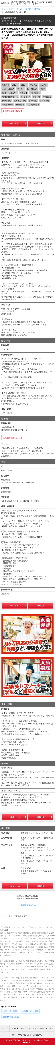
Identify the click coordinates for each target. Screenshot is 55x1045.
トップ (4, 1028)
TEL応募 (40, 123)
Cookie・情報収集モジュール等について (28, 1035)
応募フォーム (14, 123)
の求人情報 (10, 1011)
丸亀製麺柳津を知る (11, 111)
